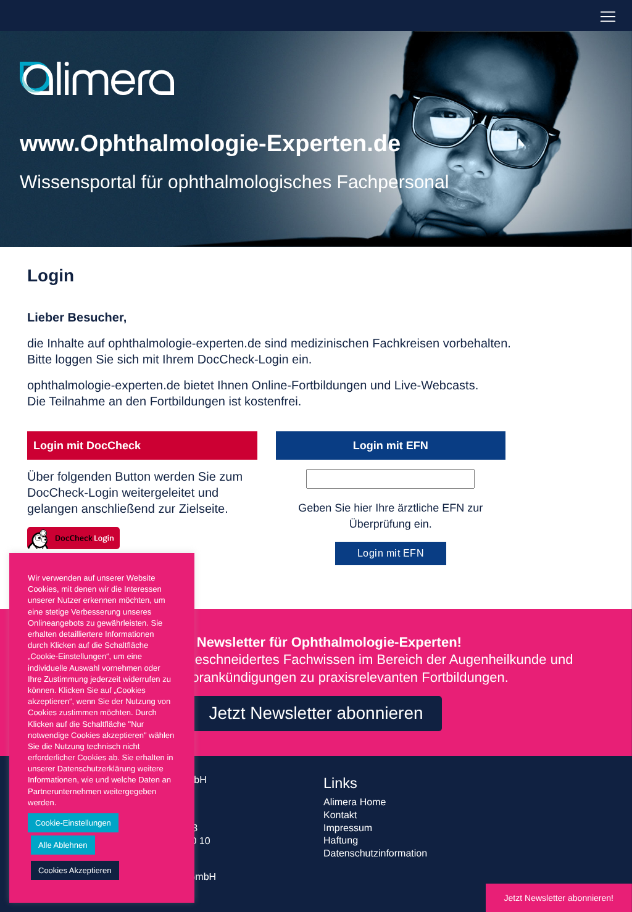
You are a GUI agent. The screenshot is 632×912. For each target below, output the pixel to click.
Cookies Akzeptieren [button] (75, 870)
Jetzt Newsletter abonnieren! (558, 898)
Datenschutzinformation (375, 853)
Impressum (347, 828)
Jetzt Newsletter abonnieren (316, 713)
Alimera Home (354, 802)
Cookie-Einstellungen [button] (73, 822)
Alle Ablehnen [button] (63, 845)
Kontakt (340, 815)
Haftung (340, 840)
